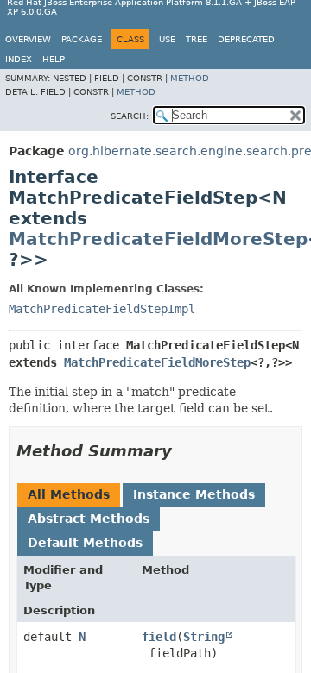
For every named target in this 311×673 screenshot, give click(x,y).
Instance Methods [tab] (194, 494)
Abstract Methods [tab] (88, 518)
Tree (196, 39)
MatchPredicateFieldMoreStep (158, 239)
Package (81, 39)
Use (167, 39)
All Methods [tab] (69, 494)
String (204, 637)
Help (53, 59)
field (159, 637)
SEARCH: (130, 116)
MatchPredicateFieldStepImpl (102, 309)
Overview (28, 39)
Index (18, 59)
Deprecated (246, 39)
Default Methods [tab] (85, 543)
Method (189, 78)
